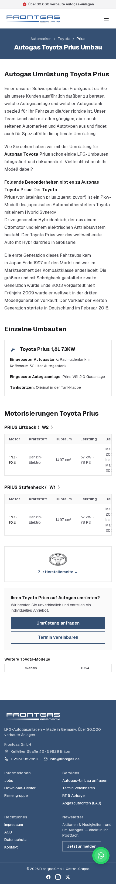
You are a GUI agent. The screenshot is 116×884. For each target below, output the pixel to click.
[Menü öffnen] (106, 18)
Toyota (64, 38)
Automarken (41, 38)
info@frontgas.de (65, 759)
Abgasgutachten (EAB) (81, 803)
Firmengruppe (16, 795)
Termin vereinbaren (58, 637)
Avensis (31, 668)
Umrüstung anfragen (58, 623)
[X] (67, 877)
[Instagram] (58, 877)
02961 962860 (24, 759)
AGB (8, 832)
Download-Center (20, 788)
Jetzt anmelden (82, 846)
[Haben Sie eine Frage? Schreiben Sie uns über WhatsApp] (101, 855)
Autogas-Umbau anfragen (84, 780)
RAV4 (85, 668)
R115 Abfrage (73, 795)
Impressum (13, 824)
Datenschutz (15, 839)
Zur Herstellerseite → (58, 571)
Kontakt (11, 847)
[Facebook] (48, 877)
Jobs (8, 780)
